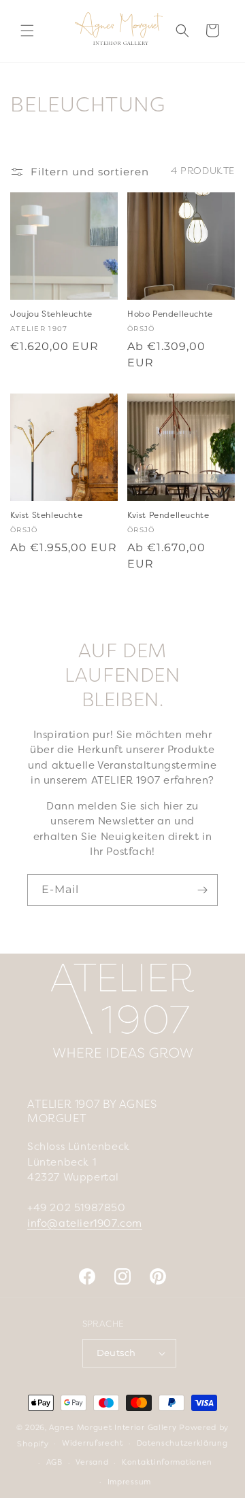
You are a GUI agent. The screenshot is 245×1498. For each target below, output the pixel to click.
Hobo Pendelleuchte (170, 315)
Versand (92, 1462)
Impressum (129, 1482)
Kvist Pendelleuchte (168, 516)
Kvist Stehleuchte (46, 516)
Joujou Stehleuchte (51, 315)
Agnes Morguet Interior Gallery (112, 1428)
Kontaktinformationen (167, 1462)
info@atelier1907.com (84, 1224)
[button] (27, 31)
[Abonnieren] (202, 890)
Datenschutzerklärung (182, 1443)
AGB (54, 1462)
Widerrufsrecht (92, 1443)
